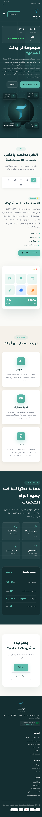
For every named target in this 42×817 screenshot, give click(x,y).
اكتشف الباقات (31, 253)
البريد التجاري (36, 748)
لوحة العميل (14, 14)
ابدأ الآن (21, 667)
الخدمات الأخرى (35, 754)
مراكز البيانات (36, 768)
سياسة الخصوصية (33, 795)
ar (5, 5)
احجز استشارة (21, 676)
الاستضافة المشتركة (33, 738)
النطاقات (37, 751)
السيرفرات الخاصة (34, 744)
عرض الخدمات (31, 84)
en (3, 5)
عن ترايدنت (36, 765)
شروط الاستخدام (34, 792)
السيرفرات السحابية (33, 741)
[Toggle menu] (4, 14)
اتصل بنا (37, 771)
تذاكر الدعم (36, 785)
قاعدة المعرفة (35, 789)
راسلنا (12, 84)
